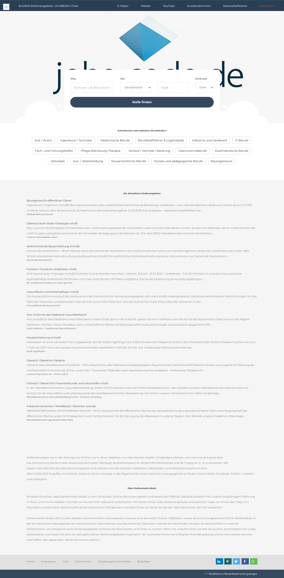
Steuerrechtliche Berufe (128, 161)
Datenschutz (83, 561)
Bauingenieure (221, 161)
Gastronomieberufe (192, 151)
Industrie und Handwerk (209, 140)
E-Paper (122, 5)
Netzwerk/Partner (235, 5)
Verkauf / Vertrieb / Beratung (149, 151)
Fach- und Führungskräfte (54, 151)
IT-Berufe (241, 140)
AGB (65, 561)
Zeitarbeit (58, 161)
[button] (267, 6)
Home (31, 561)
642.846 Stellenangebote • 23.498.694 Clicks (48, 5)
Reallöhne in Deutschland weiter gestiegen (228, 573)
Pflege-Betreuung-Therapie (100, 151)
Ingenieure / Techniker (76, 140)
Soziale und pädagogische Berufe (178, 161)
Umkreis (201, 78)
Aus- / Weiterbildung (88, 161)
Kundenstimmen (199, 5)
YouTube (169, 5)
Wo (122, 78)
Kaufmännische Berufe (231, 151)
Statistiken (143, 561)
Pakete (146, 5)
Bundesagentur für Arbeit (114, 561)
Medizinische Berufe (115, 140)
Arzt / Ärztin (43, 140)
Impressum (48, 561)
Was (73, 78)
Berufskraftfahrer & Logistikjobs (161, 140)
